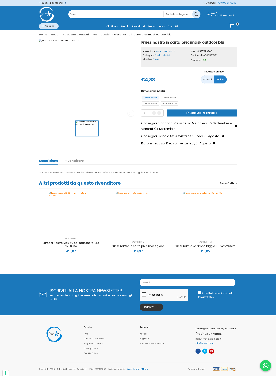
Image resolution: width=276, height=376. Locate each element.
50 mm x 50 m (169, 103)
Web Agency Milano (137, 369)
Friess (156, 59)
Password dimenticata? (152, 343)
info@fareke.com (204, 343)
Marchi (125, 26)
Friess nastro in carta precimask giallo (138, 246)
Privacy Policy (206, 297)
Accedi (143, 333)
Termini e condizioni (94, 338)
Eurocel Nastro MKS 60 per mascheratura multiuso (71, 244)
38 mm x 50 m (150, 103)
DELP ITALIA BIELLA (165, 51)
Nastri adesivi (162, 55)
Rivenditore (74, 160)
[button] (49, 26)
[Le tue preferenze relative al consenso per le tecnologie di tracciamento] (6, 373)
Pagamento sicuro (93, 343)
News (162, 26)
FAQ (86, 333)
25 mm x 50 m (150, 97)
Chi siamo (112, 26)
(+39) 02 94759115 (226, 2)
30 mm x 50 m (169, 97)
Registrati (144, 338)
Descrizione (48, 160)
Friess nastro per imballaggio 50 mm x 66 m (205, 246)
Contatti (173, 26)
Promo (151, 26)
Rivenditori (138, 26)
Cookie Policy (91, 353)
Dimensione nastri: (153, 91)
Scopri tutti (227, 183)
